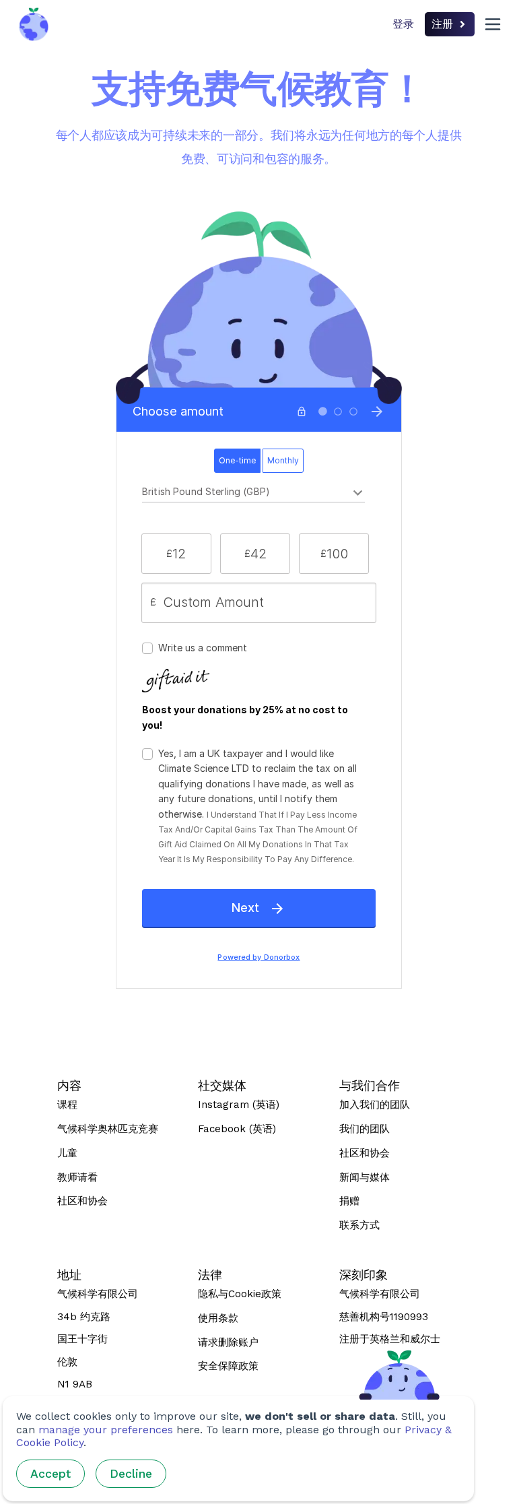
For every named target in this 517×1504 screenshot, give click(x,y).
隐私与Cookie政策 (239, 1294)
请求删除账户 (228, 1342)
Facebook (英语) (237, 1129)
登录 (403, 24)
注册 (442, 24)
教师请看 (77, 1177)
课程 (67, 1105)
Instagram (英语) (238, 1105)
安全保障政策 (228, 1366)
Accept (50, 1473)
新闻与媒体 (364, 1177)
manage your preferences (105, 1429)
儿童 (67, 1153)
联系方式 (359, 1225)
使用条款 (218, 1318)
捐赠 (349, 1201)
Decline (131, 1473)
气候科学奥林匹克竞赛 (107, 1129)
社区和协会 (82, 1201)
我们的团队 (364, 1129)
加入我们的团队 (374, 1105)
